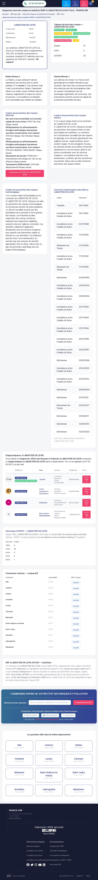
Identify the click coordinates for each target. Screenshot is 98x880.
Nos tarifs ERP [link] (55, 864)
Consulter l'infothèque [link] (58, 851)
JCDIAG (42, 479)
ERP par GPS (69, 715)
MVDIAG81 (43, 503)
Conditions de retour (35, 855)
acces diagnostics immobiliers (43, 491)
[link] (66, 3)
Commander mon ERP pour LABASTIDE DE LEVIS (25, 173)
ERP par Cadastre (51, 715)
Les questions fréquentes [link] (59, 855)
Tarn (66, 461)
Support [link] (79, 876)
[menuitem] (5, 14)
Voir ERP (76, 582)
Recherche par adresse (15, 703)
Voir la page (86, 478)
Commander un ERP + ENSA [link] (60, 860)
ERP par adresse (31, 715)
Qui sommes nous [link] (66, 876)
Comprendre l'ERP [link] (57, 846)
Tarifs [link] (88, 876)
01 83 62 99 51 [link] (15, 818)
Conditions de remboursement (38, 860)
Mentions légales (33, 846)
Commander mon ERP (83, 702)
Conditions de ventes (35, 851)
